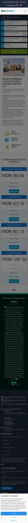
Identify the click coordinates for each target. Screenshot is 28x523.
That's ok (14, 513)
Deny (13, 517)
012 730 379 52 (21, 2)
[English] (17, 5)
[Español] (20, 5)
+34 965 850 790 (10, 2)
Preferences (14, 520)
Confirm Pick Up (11, 5)
